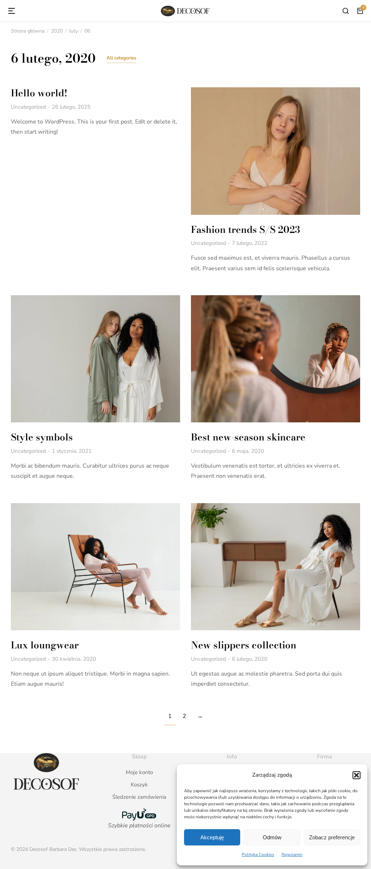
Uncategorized (28, 106)
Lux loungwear (45, 645)
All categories (121, 58)
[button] (356, 775)
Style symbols (42, 437)
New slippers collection (243, 645)
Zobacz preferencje (332, 837)
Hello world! (39, 93)
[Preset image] (275, 150)
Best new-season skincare (248, 437)
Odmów (272, 837)
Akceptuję (212, 837)
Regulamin (292, 854)
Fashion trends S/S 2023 (245, 229)
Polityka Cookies (258, 854)
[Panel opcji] (360, 10)
